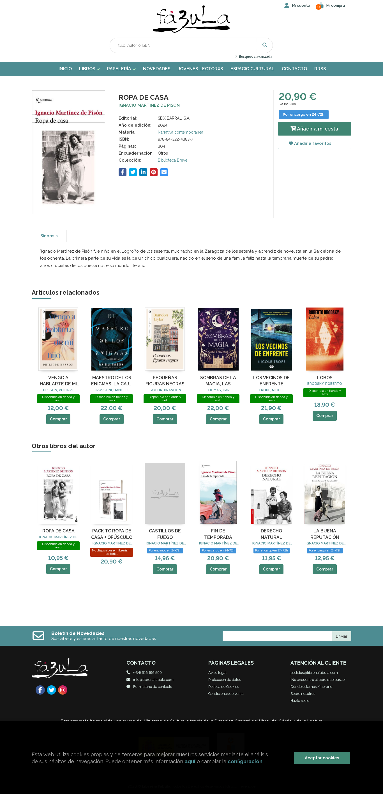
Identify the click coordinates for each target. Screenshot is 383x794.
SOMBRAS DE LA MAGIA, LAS (218, 380)
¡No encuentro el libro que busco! (317, 679)
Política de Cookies (223, 686)
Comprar (58, 419)
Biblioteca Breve (172, 160)
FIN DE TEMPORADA (218, 534)
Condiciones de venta (226, 693)
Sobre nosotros (302, 693)
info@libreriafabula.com (153, 679)
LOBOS (325, 377)
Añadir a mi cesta (317, 129)
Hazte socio (299, 700)
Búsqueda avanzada (255, 57)
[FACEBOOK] (40, 690)
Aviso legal (217, 672)
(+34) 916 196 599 (147, 672)
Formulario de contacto (152, 686)
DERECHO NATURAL (271, 534)
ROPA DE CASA (58, 531)
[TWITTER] (51, 690)
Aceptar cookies (322, 757)
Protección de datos (224, 679)
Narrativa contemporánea (180, 132)
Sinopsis (49, 235)
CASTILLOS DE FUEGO (165, 534)
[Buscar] (265, 45)
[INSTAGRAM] (62, 690)
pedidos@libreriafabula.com (314, 672)
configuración (245, 761)
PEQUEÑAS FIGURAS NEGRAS (165, 380)
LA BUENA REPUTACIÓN (324, 534)
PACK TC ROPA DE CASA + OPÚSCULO (111, 534)
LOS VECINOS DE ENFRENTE (271, 380)
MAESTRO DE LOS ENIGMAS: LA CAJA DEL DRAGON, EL (111, 381)
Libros (87, 68)
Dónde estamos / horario (311, 686)
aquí (189, 761)
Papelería (119, 68)
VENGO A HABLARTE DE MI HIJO (58, 381)
